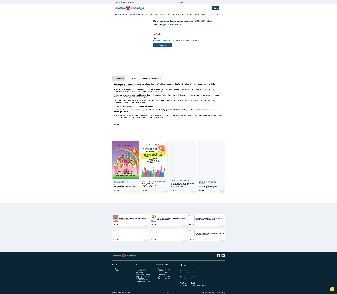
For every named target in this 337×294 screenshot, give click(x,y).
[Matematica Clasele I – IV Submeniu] (147, 14)
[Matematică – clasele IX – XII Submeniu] (192, 14)
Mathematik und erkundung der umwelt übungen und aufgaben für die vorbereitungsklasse (183, 184)
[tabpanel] (168, 104)
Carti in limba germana (176, 180)
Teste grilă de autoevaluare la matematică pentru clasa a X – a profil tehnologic (151, 185)
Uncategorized (120, 182)
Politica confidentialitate (208, 292)
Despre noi (119, 271)
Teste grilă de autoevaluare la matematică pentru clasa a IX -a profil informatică (209, 234)
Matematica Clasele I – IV (138, 14)
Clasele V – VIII (163, 272)
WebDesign (166, 292)
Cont (216, 8)
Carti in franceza (215, 14)
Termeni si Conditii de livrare (143, 272)
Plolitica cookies (221, 292)
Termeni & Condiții (143, 282)
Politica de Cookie (143, 276)
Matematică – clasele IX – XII (182, 14)
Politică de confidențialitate (142, 279)
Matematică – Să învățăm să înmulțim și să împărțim (208, 183)
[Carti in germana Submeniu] (207, 14)
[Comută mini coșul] (222, 8)
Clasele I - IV (117, 181)
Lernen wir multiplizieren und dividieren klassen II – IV (208, 186)
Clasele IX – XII (163, 274)
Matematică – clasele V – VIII (159, 14)
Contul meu (140, 269)
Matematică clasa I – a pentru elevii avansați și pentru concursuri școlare (125, 185)
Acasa (117, 269)
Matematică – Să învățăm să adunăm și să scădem (180, 40)
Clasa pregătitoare (121, 14)
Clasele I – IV (162, 271)
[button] (136, 190)
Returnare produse (143, 274)
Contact (118, 272)
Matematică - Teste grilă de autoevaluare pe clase (154, 180)
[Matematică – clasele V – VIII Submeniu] (170, 14)
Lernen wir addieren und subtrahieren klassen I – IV (170, 234)
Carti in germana (201, 14)
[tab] (118, 78)
